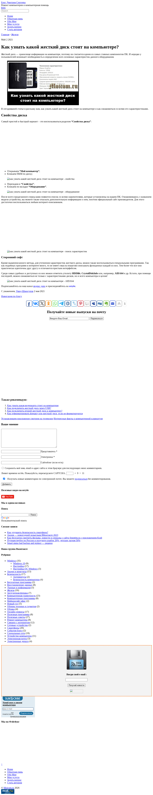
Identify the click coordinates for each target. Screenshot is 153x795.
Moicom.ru (9, 787)
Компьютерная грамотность (21, 595)
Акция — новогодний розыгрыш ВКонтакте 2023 (32, 535)
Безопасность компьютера (26, 579)
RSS (3, 8)
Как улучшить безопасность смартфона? (27, 532)
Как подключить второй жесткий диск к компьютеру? (34, 411)
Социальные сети (16, 633)
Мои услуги (13, 24)
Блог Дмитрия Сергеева (13, 2)
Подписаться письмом (18, 716)
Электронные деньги (18, 641)
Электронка (47, 457)
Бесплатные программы (19, 582)
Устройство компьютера (19, 636)
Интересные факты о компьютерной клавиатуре (78, 418)
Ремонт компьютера (17, 620)
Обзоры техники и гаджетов (21, 606)
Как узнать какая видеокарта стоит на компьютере (33, 405)
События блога (15, 630)
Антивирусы (19, 577)
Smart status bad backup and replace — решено (30, 543)
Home (10, 16)
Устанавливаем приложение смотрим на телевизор (27, 418)
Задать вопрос (14, 27)
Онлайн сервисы (15, 611)
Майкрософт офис (16, 601)
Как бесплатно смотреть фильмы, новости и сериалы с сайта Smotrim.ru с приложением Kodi (54, 538)
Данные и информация (19, 587)
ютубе (72, 286)
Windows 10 (19, 563)
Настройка (18, 566)
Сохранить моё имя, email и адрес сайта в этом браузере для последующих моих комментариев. (53, 468)
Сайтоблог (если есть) (52, 462)
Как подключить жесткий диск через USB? (29, 408)
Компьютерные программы (21, 598)
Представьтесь (48, 451)
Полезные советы (16, 617)
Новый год (12, 603)
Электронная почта (17, 638)
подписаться (81, 479)
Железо (10, 590)
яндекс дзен (39, 286)
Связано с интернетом (18, 622)
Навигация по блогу (11, 296)
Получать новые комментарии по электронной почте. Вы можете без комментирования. (59, 479)
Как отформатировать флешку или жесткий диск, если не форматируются (45, 413)
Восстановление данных (19, 585)
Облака (11, 609)
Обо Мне (11, 21)
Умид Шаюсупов (24, 291)
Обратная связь (15, 18)
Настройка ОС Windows (25, 569)
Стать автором (14, 29)
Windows (11, 560)
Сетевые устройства (17, 625)
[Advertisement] (76, 146)
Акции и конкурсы (17, 571)
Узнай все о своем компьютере (12, 703)
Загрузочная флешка (17, 593)
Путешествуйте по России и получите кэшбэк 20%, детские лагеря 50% (43, 540)
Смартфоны (13, 628)
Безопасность (14, 574)
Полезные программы (18, 614)
